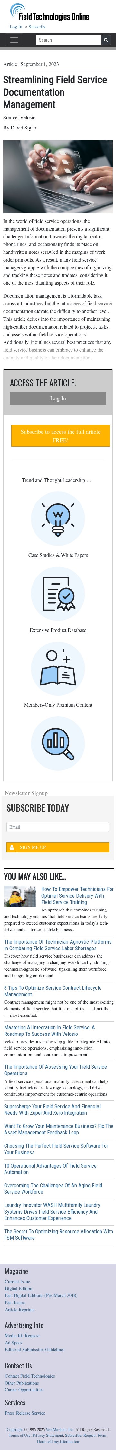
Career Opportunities (24, 1390)
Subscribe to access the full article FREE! (61, 435)
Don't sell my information (58, 1441)
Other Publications (22, 1383)
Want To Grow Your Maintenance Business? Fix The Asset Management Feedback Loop (58, 1129)
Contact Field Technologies (30, 1376)
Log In (17, 27)
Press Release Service (25, 1413)
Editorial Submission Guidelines (35, 1349)
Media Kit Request (22, 1335)
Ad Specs (13, 1343)
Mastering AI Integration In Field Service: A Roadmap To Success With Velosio (49, 1030)
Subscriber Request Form (85, 1435)
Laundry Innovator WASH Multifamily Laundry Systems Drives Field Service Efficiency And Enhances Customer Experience (52, 1211)
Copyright (15, 1429)
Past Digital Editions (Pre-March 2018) (41, 1295)
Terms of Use (20, 1435)
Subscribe (37, 27)
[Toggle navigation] (14, 39)
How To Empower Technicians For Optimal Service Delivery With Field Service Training (77, 895)
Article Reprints (19, 1309)
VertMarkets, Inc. (60, 1429)
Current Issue (17, 1281)
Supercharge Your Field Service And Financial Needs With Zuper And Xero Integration (52, 1109)
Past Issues (15, 1302)
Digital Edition (18, 1288)
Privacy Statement (48, 1435)
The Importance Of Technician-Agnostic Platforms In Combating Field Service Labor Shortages (57, 945)
